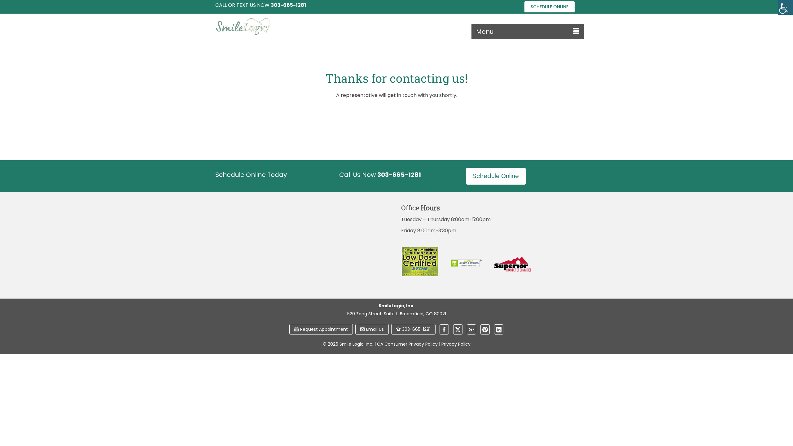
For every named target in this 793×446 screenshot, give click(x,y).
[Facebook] (444, 329)
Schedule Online (549, 7)
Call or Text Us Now (260, 5)
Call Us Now (380, 174)
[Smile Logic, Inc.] (272, 26)
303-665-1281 (416, 329)
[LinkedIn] (498, 329)
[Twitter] (457, 329)
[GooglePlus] (471, 329)
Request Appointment (324, 329)
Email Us (375, 329)
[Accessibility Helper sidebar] (785, 7)
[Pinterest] (485, 329)
